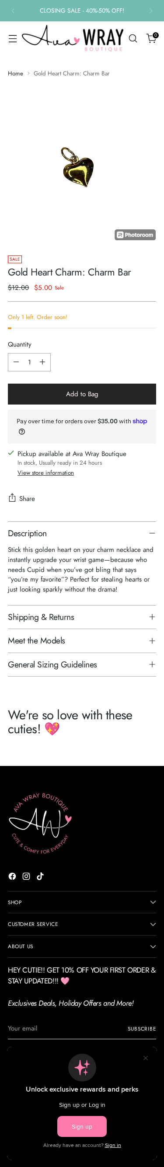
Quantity (19, 344)
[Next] (151, 10)
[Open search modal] (133, 39)
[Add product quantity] (42, 362)
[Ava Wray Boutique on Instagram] (27, 878)
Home (15, 73)
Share (27, 499)
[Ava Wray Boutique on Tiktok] (41, 878)
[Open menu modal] (12, 39)
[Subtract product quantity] (16, 362)
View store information (45, 473)
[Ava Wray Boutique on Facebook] (13, 878)
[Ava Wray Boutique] (72, 38)
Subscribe (142, 1028)
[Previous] (13, 10)
